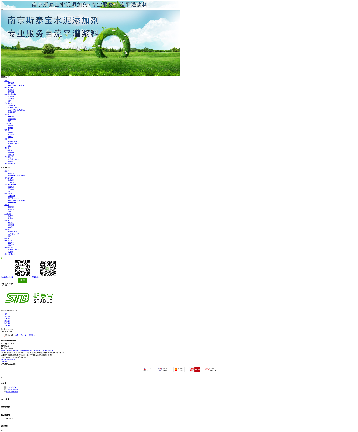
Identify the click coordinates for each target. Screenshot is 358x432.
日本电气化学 (12, 141)
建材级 (10, 137)
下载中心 (32, 335)
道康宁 (10, 161)
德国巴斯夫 (12, 119)
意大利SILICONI (13, 108)
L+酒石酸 (7, 123)
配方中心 (23, 335)
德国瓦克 (11, 83)
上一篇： (18, 350)
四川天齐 (11, 155)
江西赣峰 (11, 134)
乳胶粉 (6, 81)
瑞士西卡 (11, 116)
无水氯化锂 (8, 150)
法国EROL (11, 105)
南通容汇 (11, 132)
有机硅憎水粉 (8, 157)
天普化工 (11, 92)
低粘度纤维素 (8, 87)
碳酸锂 (6, 130)
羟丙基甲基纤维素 (10, 94)
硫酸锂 (6, 148)
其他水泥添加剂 (9, 164)
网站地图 (4, 362)
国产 (9, 101)
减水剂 (6, 114)
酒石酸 (10, 125)
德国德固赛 (12, 112)
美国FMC (11, 152)
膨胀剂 (6, 139)
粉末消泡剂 (8, 103)
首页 (5, 314)
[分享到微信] (1, 258)
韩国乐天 (11, 90)
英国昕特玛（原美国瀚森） (17, 85)
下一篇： (44, 350)
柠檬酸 (10, 128)
